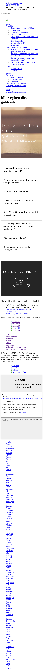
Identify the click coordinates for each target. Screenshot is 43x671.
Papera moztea (16, 30)
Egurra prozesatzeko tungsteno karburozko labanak (22, 59)
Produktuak (10, 26)
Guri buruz (10, 75)
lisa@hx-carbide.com (14, 3)
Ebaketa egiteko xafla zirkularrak (23, 56)
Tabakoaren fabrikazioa (19, 32)
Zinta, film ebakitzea (18, 35)
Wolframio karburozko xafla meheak (24, 54)
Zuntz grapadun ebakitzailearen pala (24, 37)
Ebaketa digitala (17, 41)
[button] (21, 282)
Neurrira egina (16, 45)
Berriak (8, 73)
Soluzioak (14, 71)
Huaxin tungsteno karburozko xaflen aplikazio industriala (24, 50)
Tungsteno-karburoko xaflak (16, 47)
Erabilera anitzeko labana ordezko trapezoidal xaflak (23, 63)
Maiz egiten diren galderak (16, 86)
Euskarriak (15, 81)
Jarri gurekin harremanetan (16, 84)
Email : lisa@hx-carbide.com (17, 314)
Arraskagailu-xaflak (18, 43)
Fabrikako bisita (17, 79)
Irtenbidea (9, 341)
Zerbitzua (9, 67)
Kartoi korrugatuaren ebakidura (22, 28)
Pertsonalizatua (16, 69)
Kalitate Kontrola (17, 77)
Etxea (8, 24)
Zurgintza (14, 39)
